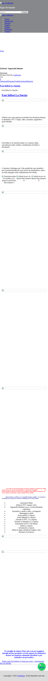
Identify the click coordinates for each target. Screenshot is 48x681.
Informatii (3, 73)
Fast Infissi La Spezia (10, 86)
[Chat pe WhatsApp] (42, 667)
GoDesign (17, 75)
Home (2, 51)
